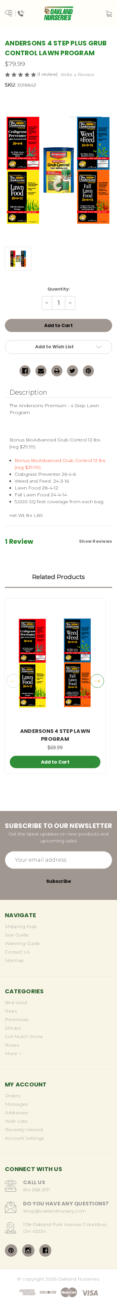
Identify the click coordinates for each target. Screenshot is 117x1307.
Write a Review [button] (77, 74)
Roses (12, 1045)
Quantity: (58, 289)
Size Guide (17, 935)
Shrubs (13, 1028)
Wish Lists (16, 1121)
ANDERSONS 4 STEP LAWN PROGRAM (55, 735)
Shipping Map (21, 926)
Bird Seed (16, 1002)
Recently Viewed (24, 1130)
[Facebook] (25, 370)
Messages (16, 1104)
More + (13, 1053)
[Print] (56, 370)
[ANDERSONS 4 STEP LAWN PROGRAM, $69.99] (55, 663)
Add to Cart (55, 762)
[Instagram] (28, 1250)
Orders (12, 1096)
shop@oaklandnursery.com (54, 1211)
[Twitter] (72, 370)
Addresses (16, 1113)
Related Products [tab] (58, 577)
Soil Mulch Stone (24, 1036)
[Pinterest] (88, 370)
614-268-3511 (36, 1190)
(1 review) (48, 74)
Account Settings (24, 1138)
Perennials (17, 1019)
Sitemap (14, 960)
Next (97, 681)
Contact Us (17, 952)
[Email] (40, 370)
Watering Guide (22, 943)
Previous (13, 681)
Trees (11, 1011)
